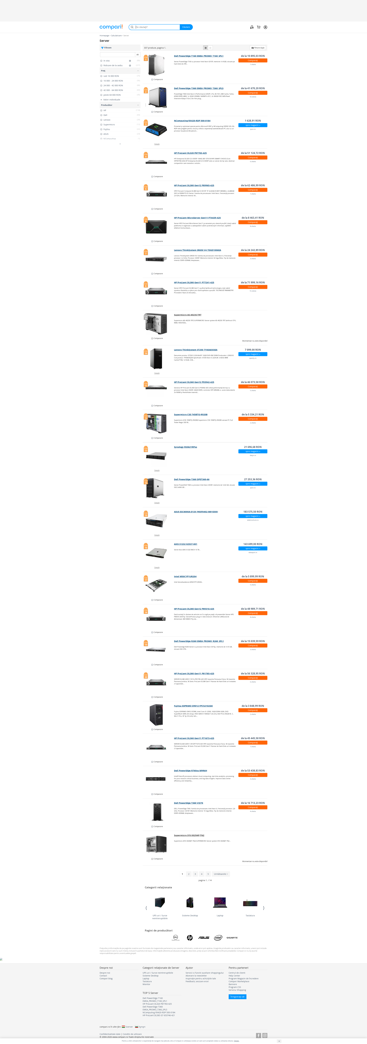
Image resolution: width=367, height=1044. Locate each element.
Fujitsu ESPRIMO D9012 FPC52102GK (193, 705)
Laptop (220, 915)
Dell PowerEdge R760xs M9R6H (190, 770)
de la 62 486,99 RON (253, 185)
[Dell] (175, 938)
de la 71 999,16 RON (253, 282)
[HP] (190, 938)
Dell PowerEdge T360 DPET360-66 (191, 479)
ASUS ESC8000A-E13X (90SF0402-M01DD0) (196, 511)
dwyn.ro (253, 455)
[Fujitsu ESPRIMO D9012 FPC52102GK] (158, 715)
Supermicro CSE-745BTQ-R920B (190, 414)
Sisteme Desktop (190, 915)
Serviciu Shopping (237, 990)
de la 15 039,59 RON (253, 641)
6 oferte (253, 161)
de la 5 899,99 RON (253, 576)
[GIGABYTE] (232, 938)
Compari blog (106, 978)
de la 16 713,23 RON (253, 803)
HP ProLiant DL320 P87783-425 (190, 153)
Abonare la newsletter (196, 975)
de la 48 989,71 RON (253, 608)
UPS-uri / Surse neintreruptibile (160, 917)
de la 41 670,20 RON (253, 88)
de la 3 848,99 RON (253, 706)
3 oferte (253, 258)
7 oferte (253, 64)
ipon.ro (253, 129)
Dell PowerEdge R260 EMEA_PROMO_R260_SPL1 (199, 641)
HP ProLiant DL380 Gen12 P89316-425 (194, 608)
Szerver (129, 1026)
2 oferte (253, 423)
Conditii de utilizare (132, 1034)
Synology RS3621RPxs (185, 446)
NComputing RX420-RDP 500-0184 (192, 120)
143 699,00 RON (252, 544)
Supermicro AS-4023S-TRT (187, 314)
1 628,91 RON (253, 120)
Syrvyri (142, 1026)
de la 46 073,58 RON (253, 382)
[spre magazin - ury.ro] (158, 844)
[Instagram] (264, 1035)
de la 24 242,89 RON (253, 250)
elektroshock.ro (253, 520)
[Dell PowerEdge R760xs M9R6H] (158, 779)
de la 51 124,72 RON (253, 153)
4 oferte (253, 811)
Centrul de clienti (237, 972)
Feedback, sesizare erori (197, 981)
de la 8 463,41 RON (253, 217)
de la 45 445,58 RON (253, 738)
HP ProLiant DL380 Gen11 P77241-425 (194, 282)
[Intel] (218, 938)
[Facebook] (258, 1035)
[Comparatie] (252, 27)
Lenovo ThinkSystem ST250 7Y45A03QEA (195, 349)
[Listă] (205, 48)
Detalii (157, 144)
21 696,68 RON (253, 447)
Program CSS (235, 987)
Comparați (253, 60)
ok (137, 54)
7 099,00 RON (253, 349)
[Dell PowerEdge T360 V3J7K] (158, 812)
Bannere (233, 984)
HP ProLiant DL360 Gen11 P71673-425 (194, 738)
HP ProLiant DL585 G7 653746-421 (159, 1015)
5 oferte (253, 390)
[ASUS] (204, 938)
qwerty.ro (252, 358)
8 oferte (253, 226)
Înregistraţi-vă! (238, 996)
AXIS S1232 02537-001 (185, 544)
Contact (103, 975)
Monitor (146, 984)
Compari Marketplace (239, 981)
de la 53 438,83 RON (253, 770)
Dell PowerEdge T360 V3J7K (188, 802)
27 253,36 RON (253, 479)
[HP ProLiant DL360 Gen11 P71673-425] (158, 747)
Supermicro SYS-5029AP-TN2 (189, 835)
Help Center (234, 975)
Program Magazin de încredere (243, 978)
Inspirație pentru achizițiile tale (201, 978)
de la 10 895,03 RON (253, 56)
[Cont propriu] (265, 27)
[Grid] (210, 48)
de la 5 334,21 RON (253, 414)
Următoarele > (221, 874)
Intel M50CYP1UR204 (185, 576)
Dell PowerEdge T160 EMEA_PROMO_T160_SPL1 (198, 55)
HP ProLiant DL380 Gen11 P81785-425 (194, 673)
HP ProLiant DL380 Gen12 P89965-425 (194, 185)
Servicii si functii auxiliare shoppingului (205, 972)
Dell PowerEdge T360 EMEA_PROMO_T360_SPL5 (198, 88)
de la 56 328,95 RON (253, 673)
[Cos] (258, 27)
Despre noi (105, 972)
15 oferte (253, 291)
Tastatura (250, 915)
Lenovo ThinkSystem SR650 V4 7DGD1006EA (197, 250)
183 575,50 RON (252, 511)
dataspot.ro (253, 552)
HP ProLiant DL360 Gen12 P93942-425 (194, 382)
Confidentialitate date (110, 1034)
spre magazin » (253, 125)
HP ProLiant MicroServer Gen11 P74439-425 (197, 217)
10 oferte (253, 97)
